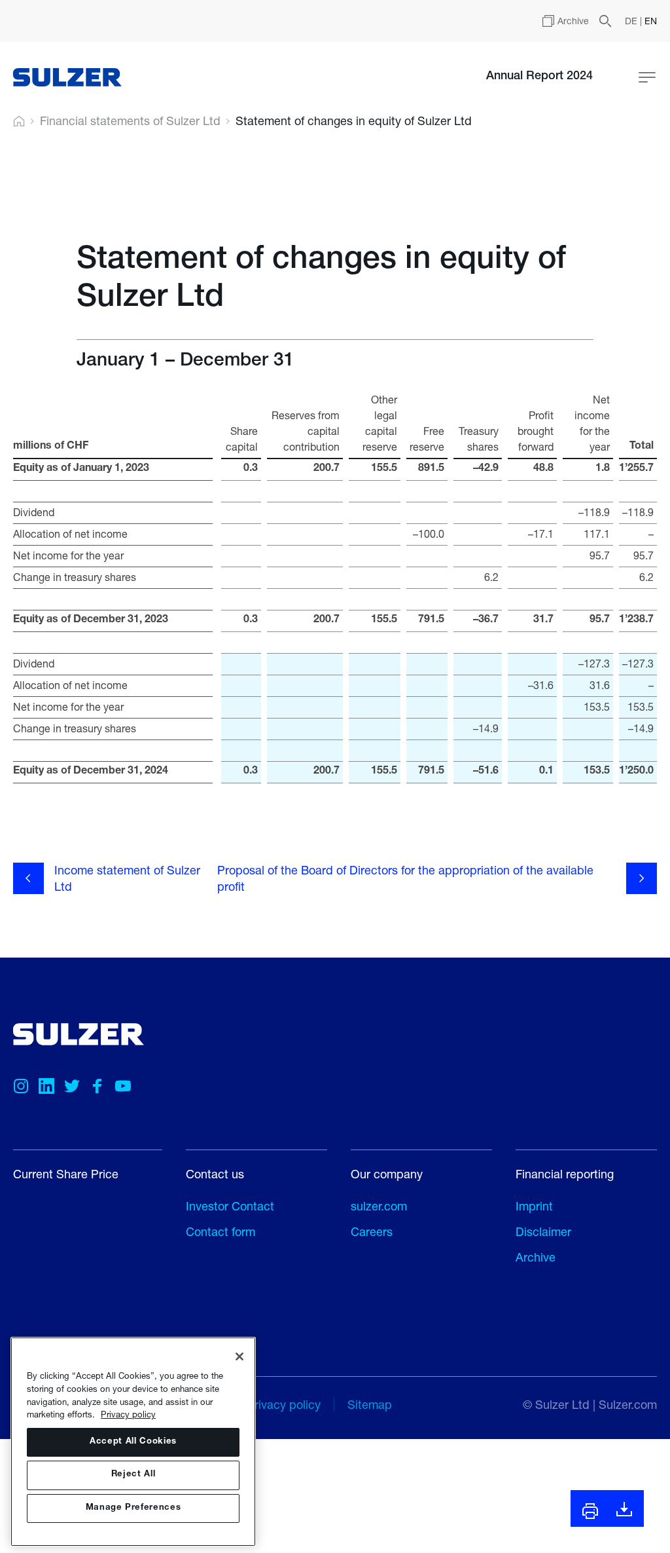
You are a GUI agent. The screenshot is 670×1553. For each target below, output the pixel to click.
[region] (133, 1441)
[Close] (239, 1356)
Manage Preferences (133, 1508)
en (650, 20)
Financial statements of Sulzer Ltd (130, 121)
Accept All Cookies (133, 1442)
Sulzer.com (628, 1404)
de (632, 20)
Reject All (133, 1474)
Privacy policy (128, 1414)
